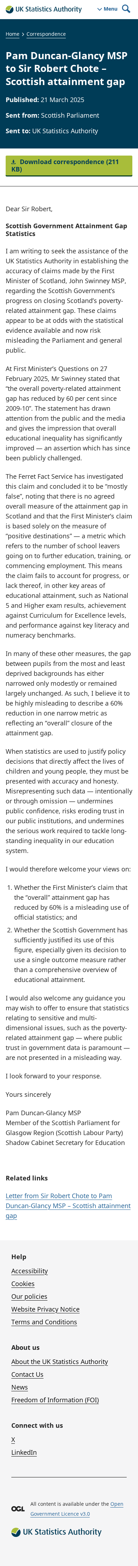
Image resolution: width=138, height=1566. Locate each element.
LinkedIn (24, 1452)
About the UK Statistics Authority (59, 1361)
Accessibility (29, 1271)
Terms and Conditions (44, 1322)
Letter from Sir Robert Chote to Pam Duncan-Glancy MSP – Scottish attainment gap (68, 1205)
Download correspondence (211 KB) (65, 165)
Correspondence (46, 33)
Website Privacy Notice (45, 1309)
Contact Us (27, 1374)
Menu (110, 9)
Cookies (23, 1283)
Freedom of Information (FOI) (55, 1400)
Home (12, 33)
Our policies (29, 1296)
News (19, 1387)
